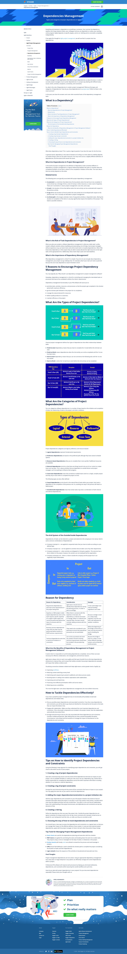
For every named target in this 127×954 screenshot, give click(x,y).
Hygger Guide (68, 931)
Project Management (43, 5)
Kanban (28, 40)
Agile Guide (68, 941)
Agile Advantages (30, 87)
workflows (56, 670)
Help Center (68, 935)
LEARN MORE (70, 915)
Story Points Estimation (32, 66)
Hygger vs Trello (56, 937)
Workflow (29, 55)
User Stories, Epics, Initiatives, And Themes (34, 59)
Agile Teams (29, 90)
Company (41, 931)
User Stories (30, 64)
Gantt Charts (30, 71)
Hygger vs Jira (55, 935)
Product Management (31, 77)
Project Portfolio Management (34, 74)
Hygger (25, 5)
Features (54, 931)
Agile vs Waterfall (28, 95)
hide (60, 106)
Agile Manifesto (28, 35)
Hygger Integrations (70, 937)
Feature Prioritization (84, 941)
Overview (28, 45)
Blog (40, 933)
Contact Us (41, 935)
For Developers (68, 939)
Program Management (32, 50)
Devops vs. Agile (28, 93)
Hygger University (69, 933)
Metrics (29, 69)
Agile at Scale (29, 79)
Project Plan (30, 48)
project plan (86, 89)
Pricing (53, 933)
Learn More (33, 123)
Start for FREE (97, 2)
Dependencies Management (33, 53)
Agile (35, 5)
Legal (40, 937)
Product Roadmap (83, 944)
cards (64, 842)
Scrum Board (82, 937)
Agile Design (29, 85)
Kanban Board (82, 935)
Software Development (32, 82)
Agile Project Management (33, 43)
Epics (28, 61)
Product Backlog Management (85, 939)
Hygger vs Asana (56, 939)
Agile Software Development (85, 931)
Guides (30, 5)
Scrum (28, 38)
